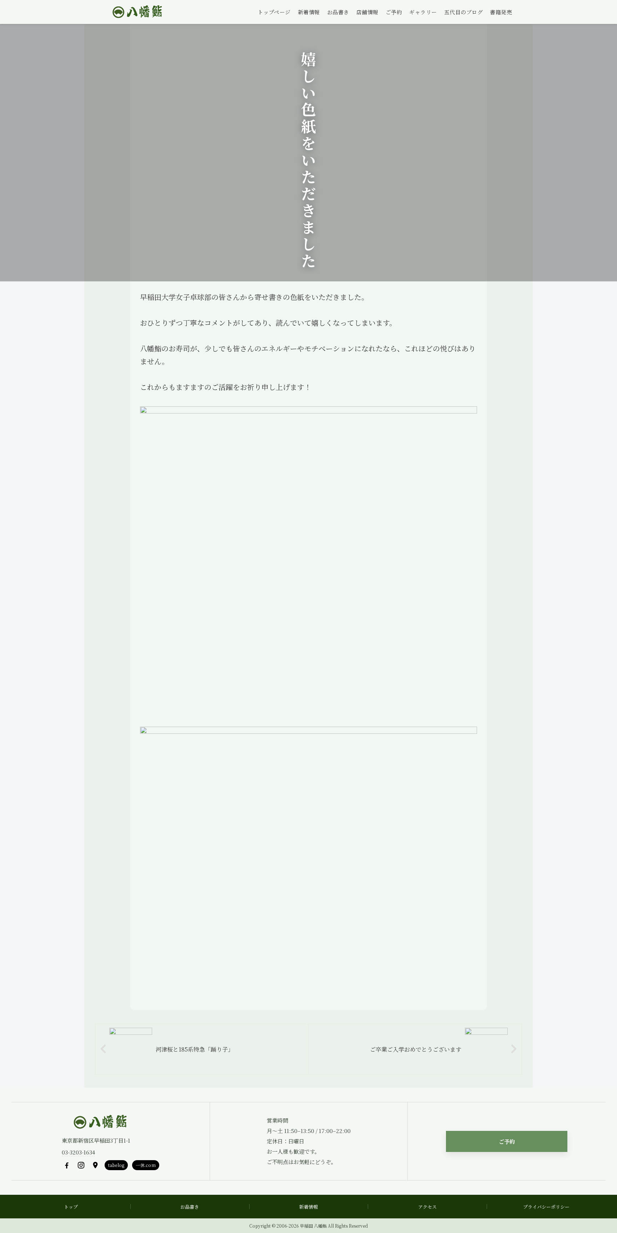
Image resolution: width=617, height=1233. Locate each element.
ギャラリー (423, 12)
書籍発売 (501, 12)
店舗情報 (367, 12)
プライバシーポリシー (546, 1206)
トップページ (274, 12)
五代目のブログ (463, 12)
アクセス (427, 1206)
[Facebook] (67, 1165)
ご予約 (394, 12)
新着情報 (309, 12)
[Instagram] (81, 1165)
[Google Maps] (95, 1165)
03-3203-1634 (78, 1152)
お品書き (338, 12)
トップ (71, 1206)
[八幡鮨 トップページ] (136, 12)
